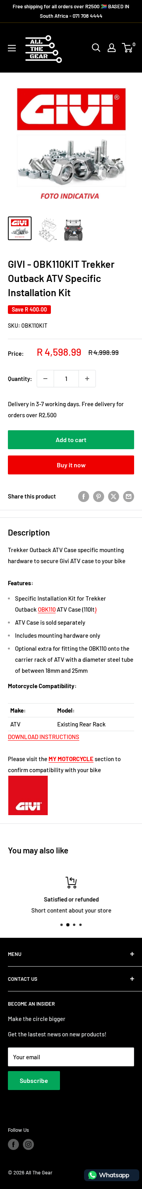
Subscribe (34, 1080)
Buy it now (71, 465)
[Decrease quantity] (45, 378)
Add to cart (71, 439)
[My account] (112, 47)
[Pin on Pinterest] (98, 496)
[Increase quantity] (87, 378)
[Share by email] (128, 496)
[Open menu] (12, 48)
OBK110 (47, 609)
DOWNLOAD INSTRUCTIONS (43, 736)
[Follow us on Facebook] (13, 1144)
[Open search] (96, 47)
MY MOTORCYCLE (71, 758)
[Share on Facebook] (83, 496)
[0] (128, 47)
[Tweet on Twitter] (113, 496)
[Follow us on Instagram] (28, 1144)
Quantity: (20, 378)
